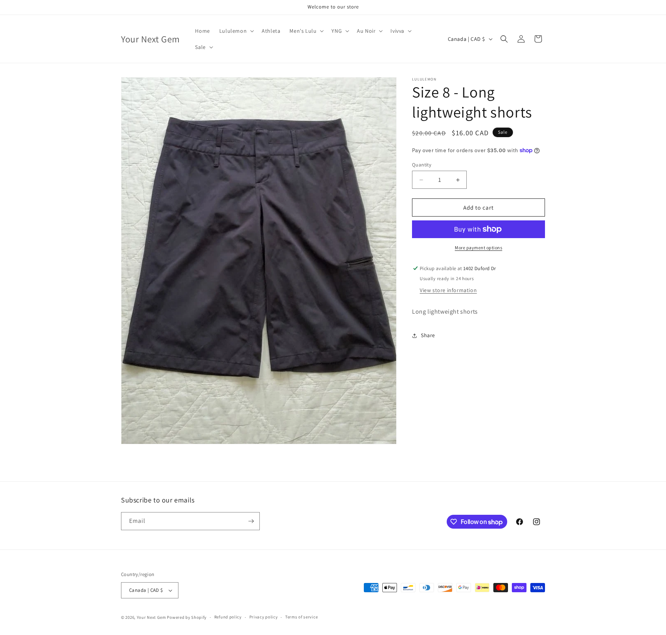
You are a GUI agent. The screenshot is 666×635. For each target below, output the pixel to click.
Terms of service (301, 617)
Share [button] (428, 335)
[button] (236, 31)
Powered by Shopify (187, 617)
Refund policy (228, 617)
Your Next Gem (151, 617)
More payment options (478, 247)
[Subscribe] (250, 521)
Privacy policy (263, 617)
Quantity (421, 164)
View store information (448, 290)
